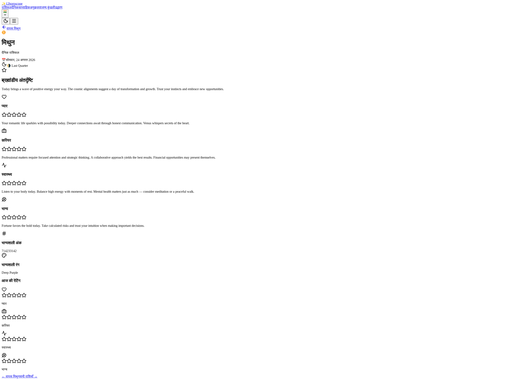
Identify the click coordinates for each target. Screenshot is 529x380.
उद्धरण (58, 7)
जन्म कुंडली (48, 7)
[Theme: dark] (6, 21)
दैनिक (15, 7)
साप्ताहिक (24, 7)
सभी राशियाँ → (28, 376)
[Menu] (14, 21)
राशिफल (7, 7)
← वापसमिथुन (11, 376)
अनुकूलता (36, 7)
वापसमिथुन (13, 28)
